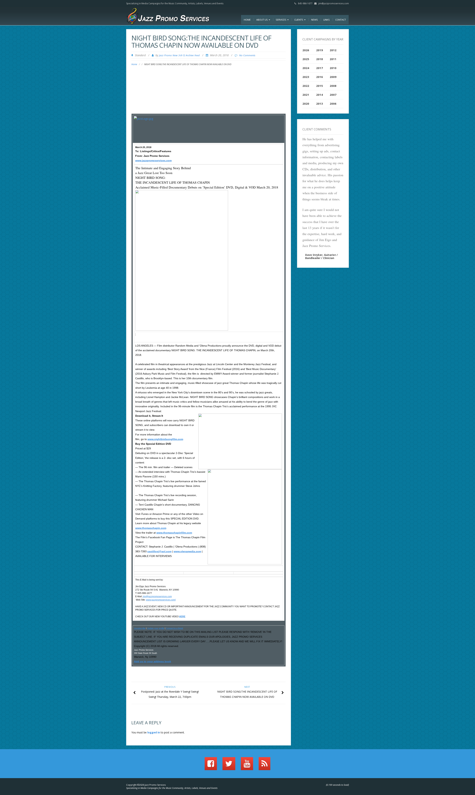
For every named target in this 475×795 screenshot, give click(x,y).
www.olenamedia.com (187, 551)
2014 (319, 94)
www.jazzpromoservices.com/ (161, 600)
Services (281, 19)
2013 (319, 103)
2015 (319, 86)
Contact (340, 19)
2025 (305, 59)
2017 (319, 68)
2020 (305, 103)
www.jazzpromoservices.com (153, 160)
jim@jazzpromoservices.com (333, 3)
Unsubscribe (139, 628)
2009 (333, 77)
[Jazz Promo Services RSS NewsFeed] (264, 765)
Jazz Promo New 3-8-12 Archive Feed (179, 55)
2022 (305, 86)
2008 (333, 86)
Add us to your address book (152, 661)
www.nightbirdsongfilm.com (165, 439)
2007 (333, 94)
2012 (333, 50)
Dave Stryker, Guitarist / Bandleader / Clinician (321, 256)
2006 (333, 103)
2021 (305, 94)
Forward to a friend (174, 628)
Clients (299, 19)
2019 (319, 50)
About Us (262, 19)
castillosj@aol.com (159, 551)
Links (326, 19)
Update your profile (155, 628)
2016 (319, 77)
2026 (305, 50)
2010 (333, 68)
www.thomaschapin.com (150, 528)
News (314, 19)
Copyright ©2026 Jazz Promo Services (146, 784)
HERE (182, 616)
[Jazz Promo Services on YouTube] (247, 765)
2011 (333, 59)
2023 (305, 77)
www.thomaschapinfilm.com (174, 532)
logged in (153, 732)
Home (247, 19)
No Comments (247, 55)
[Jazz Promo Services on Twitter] (229, 765)
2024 (305, 68)
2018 (319, 59)
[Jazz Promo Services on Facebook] (211, 765)
